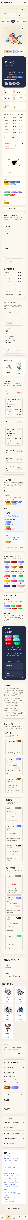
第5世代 (15, 9)
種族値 (8, 21)
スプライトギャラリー (10, 1072)
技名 (5, 1104)
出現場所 (18, 21)
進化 (13, 21)
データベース (9, 9)
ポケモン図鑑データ (9, 1076)
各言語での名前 (8, 1067)
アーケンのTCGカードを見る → (14, 1053)
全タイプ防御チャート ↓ (14, 208)
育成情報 (6, 1100)
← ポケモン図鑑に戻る (14, 1208)
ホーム (2, 9)
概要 (3, 21)
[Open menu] (25, 2)
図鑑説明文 (7, 1109)
